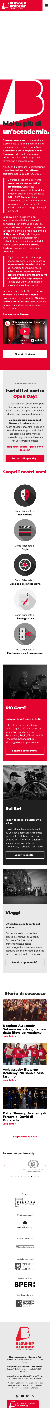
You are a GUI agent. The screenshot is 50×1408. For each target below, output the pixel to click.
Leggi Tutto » (9, 1036)
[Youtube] (22, 1396)
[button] (46, 5)
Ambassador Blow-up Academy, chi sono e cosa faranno (23, 1073)
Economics (24, 1388)
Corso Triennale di (25, 512)
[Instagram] (27, 1396)
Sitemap (34, 1388)
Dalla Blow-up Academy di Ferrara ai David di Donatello (24, 1116)
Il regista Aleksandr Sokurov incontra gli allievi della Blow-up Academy (24, 1029)
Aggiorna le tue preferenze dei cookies (25, 1384)
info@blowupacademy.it (18, 1366)
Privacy (11, 1383)
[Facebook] (17, 1396)
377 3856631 (37, 1366)
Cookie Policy (21, 1383)
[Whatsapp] (33, 1396)
